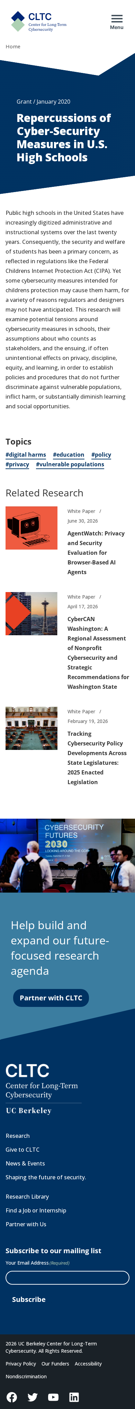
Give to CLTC (22, 1149)
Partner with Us (26, 1224)
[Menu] (117, 18)
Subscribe (29, 1299)
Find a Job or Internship (36, 1210)
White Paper (81, 511)
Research (18, 1136)
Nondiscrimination (26, 1376)
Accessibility (88, 1363)
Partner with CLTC (51, 997)
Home (13, 46)
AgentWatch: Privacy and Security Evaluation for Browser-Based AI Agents (96, 553)
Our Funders (55, 1363)
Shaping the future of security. (46, 1177)
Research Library (27, 1196)
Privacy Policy (21, 1363)
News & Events (25, 1163)
